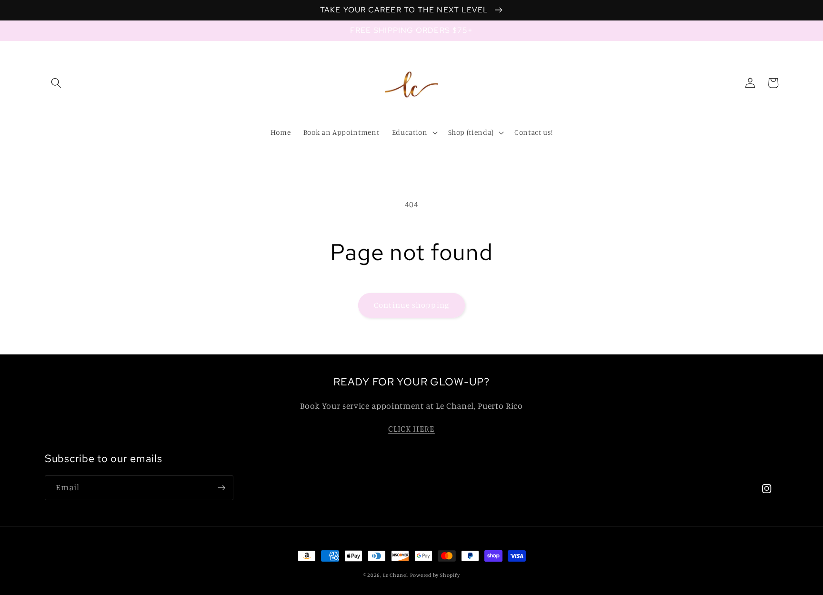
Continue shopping (411, 305)
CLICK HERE (411, 429)
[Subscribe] (221, 487)
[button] (56, 82)
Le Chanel (395, 575)
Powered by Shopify (435, 575)
